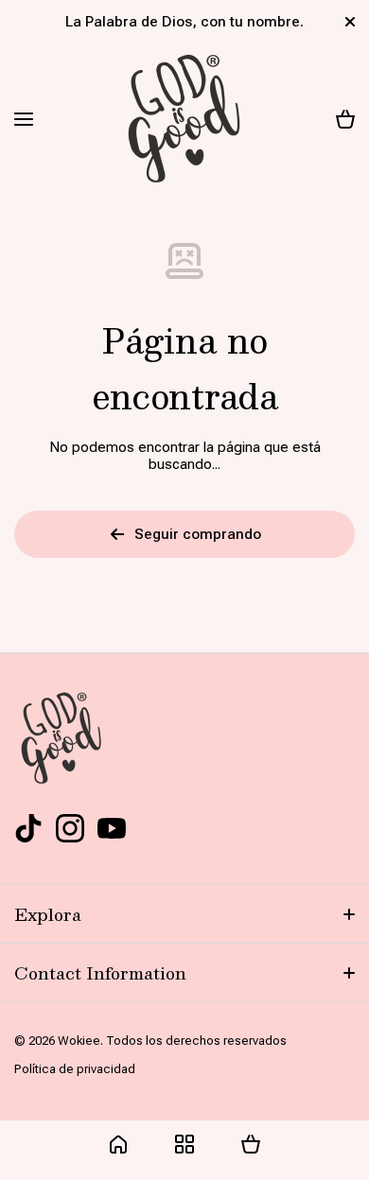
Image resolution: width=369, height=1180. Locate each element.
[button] (345, 119)
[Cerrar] (350, 22)
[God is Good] (184, 119)
